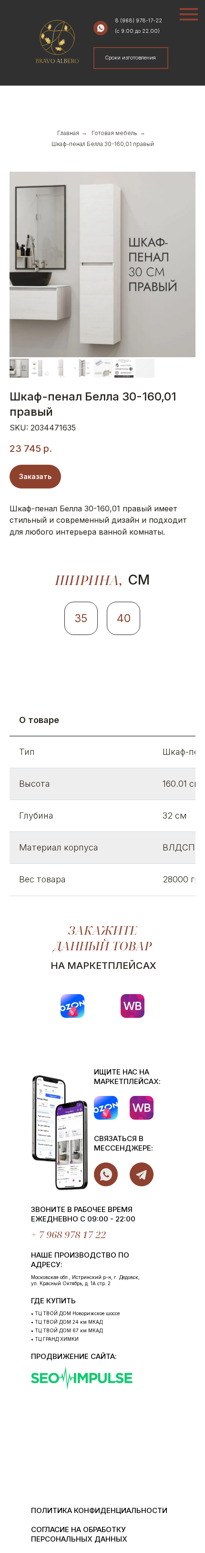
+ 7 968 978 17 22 (68, 1234)
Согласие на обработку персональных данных (79, 1534)
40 (124, 618)
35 (80, 618)
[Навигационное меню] (189, 14)
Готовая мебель (114, 133)
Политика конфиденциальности (99, 1510)
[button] (130, 58)
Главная (68, 133)
